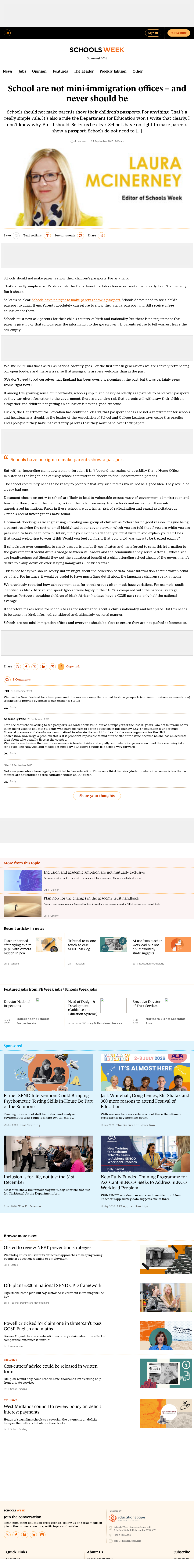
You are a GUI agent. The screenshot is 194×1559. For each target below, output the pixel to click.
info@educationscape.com (127, 1540)
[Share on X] (34, 666)
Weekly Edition (113, 71)
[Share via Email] (52, 666)
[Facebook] (16, 1534)
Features (60, 71)
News (8, 71)
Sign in (153, 32)
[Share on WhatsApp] (17, 666)
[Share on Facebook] (26, 666)
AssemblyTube (15, 719)
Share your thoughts (97, 796)
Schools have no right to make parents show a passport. (76, 300)
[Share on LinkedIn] (43, 666)
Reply (13, 707)
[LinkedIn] (33, 1534)
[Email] (42, 1534)
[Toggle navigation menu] (7, 33)
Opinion (39, 71)
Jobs (22, 71)
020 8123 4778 (122, 1535)
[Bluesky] (24, 1534)
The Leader (84, 71)
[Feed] (7, 1534)
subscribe (179, 32)
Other (138, 71)
